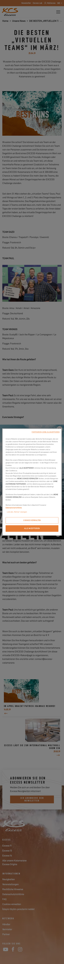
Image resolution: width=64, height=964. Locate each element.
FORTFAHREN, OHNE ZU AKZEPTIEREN (45, 432)
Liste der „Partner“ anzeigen (17, 512)
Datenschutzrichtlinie (14, 508)
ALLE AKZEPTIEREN (32, 528)
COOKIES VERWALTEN (32, 520)
